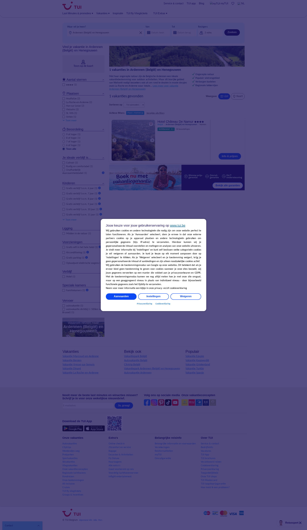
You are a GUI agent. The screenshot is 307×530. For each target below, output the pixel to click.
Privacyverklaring (144, 304)
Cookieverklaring (162, 304)
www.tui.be (177, 225)
